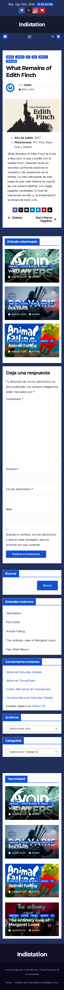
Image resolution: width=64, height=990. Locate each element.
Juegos (20, 57)
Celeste (17, 217)
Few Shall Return (17, 649)
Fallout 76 (38, 706)
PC (28, 57)
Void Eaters (19, 270)
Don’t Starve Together (44, 219)
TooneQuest (27, 680)
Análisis (13, 266)
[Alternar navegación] (29, 36)
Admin (28, 85)
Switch (43, 57)
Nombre (12, 469)
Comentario (14, 399)
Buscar (11, 573)
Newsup (51, 969)
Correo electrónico (19, 489)
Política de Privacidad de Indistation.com (36, 982)
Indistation (32, 24)
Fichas (24, 266)
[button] (52, 36)
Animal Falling (22, 345)
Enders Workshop (18, 689)
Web (9, 509)
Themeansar (32, 974)
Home (9, 982)
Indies (10, 57)
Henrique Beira (16, 697)
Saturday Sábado (30, 672)
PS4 (34, 57)
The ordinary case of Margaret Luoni (30, 640)
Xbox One (11, 61)
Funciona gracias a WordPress (21, 969)
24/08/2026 (19, 814)
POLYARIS (18, 308)
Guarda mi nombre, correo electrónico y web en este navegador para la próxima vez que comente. (31, 539)
